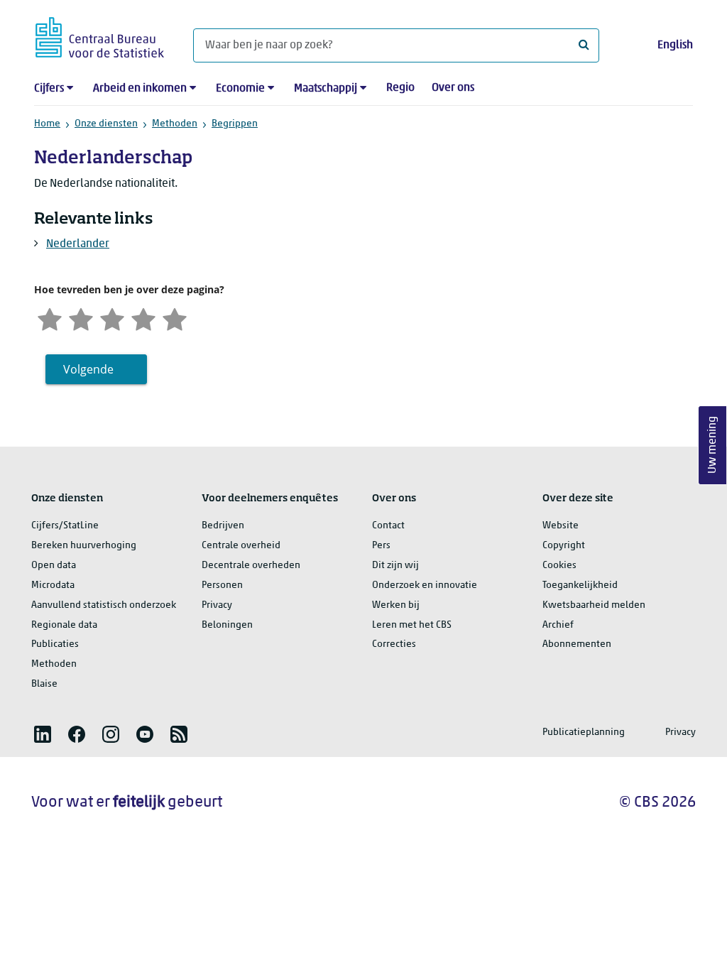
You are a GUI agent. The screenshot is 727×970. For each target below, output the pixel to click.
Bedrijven (223, 525)
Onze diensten (106, 124)
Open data (53, 565)
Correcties (394, 644)
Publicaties (55, 644)
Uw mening (712, 445)
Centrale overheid (241, 545)
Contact (388, 525)
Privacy (217, 605)
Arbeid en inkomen (140, 88)
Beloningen (227, 625)
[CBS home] (99, 35)
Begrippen (235, 124)
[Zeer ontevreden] (49, 317)
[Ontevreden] (81, 317)
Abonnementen (576, 644)
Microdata (53, 585)
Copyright (563, 545)
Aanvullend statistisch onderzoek (103, 605)
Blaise (44, 684)
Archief (558, 625)
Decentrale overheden (251, 565)
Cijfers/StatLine (65, 525)
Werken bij (396, 605)
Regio (400, 88)
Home (47, 124)
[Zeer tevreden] (174, 317)
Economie (240, 88)
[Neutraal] (112, 317)
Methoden (174, 124)
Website (560, 525)
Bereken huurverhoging (83, 545)
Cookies (559, 565)
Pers (381, 545)
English (675, 45)
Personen (222, 585)
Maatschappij (325, 88)
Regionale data (64, 625)
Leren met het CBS (412, 625)
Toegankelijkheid (580, 585)
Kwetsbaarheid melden (593, 605)
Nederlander (77, 244)
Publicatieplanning (583, 732)
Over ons (453, 88)
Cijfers (49, 88)
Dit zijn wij (395, 565)
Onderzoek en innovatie (424, 585)
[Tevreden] (143, 317)
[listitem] (42, 734)
